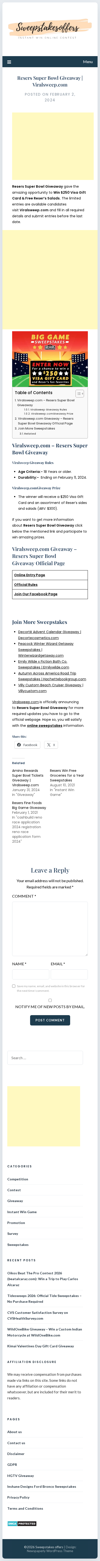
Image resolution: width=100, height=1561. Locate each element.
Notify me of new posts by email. (50, 1006)
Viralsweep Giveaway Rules (48, 409)
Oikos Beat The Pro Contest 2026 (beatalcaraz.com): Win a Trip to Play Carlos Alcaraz (42, 1279)
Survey (12, 1233)
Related (30, 434)
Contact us (16, 1443)
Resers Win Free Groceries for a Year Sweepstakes (67, 775)
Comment (24, 896)
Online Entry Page (29, 575)
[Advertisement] (53, 146)
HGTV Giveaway (20, 1476)
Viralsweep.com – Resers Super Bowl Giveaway (46, 402)
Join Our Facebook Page (36, 594)
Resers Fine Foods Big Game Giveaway (29, 805)
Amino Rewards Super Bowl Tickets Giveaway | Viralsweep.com (27, 777)
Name (19, 963)
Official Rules (26, 584)
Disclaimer (16, 1454)
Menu (88, 61)
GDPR (12, 1464)
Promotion (16, 1223)
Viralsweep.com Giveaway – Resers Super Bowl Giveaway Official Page (46, 421)
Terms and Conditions (25, 1508)
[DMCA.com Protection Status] (22, 1525)
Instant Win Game (22, 1212)
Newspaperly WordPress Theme (50, 1551)
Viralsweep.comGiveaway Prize (52, 414)
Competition (17, 1179)
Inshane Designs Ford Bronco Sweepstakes (41, 1486)
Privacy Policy (18, 1497)
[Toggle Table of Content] (77, 394)
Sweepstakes (18, 1245)
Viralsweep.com (25, 702)
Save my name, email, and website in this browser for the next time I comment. (51, 988)
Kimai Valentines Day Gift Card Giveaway (40, 1346)
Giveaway (15, 1201)
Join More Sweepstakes (36, 428)
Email (58, 963)
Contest (14, 1190)
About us (14, 1432)
